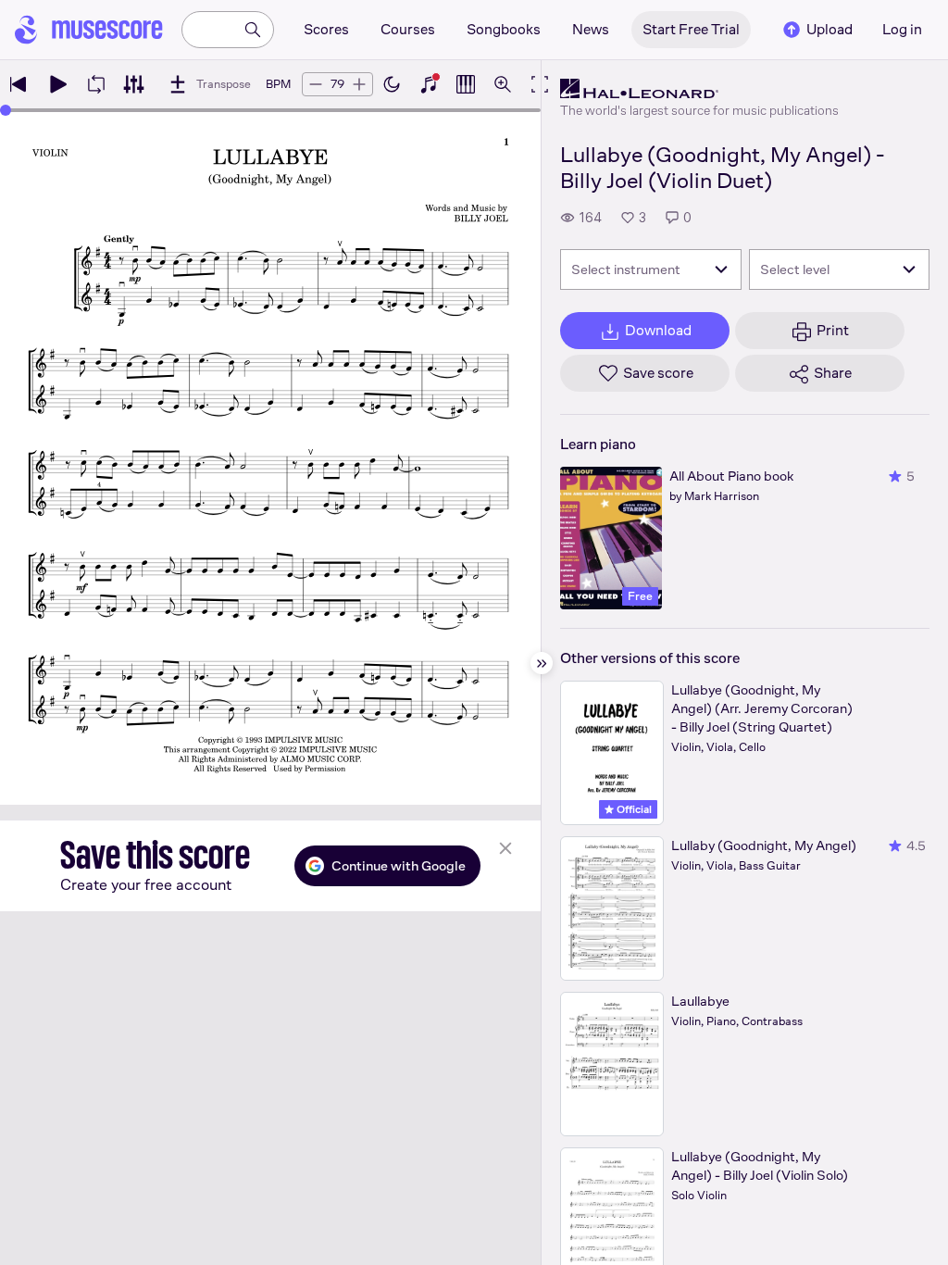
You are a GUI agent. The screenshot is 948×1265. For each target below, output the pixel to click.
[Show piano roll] (465, 84)
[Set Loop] (96, 84)
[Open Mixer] (133, 84)
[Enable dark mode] (391, 84)
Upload (829, 29)
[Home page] (89, 29)
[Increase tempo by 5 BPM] (359, 84)
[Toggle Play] (57, 84)
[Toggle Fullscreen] (539, 84)
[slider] (5, 110)
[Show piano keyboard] (428, 84)
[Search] (252, 29)
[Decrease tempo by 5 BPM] (316, 84)
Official (633, 809)
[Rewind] (18, 84)
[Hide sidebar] (541, 663)
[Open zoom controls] (502, 84)
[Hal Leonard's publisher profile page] (699, 89)
